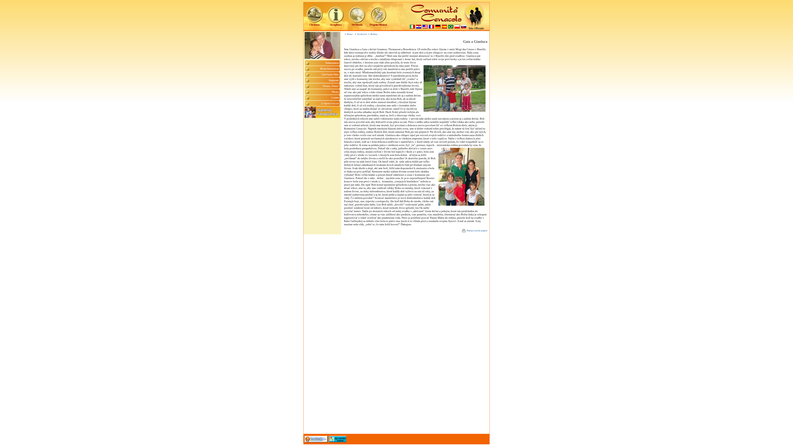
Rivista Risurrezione (329, 68)
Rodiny (374, 34)
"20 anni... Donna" (330, 86)
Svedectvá (362, 34)
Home (350, 34)
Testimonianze (332, 62)
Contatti (335, 97)
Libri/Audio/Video (330, 74)
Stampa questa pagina (477, 230)
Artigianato (333, 80)
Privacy (335, 91)
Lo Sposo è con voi (330, 103)
